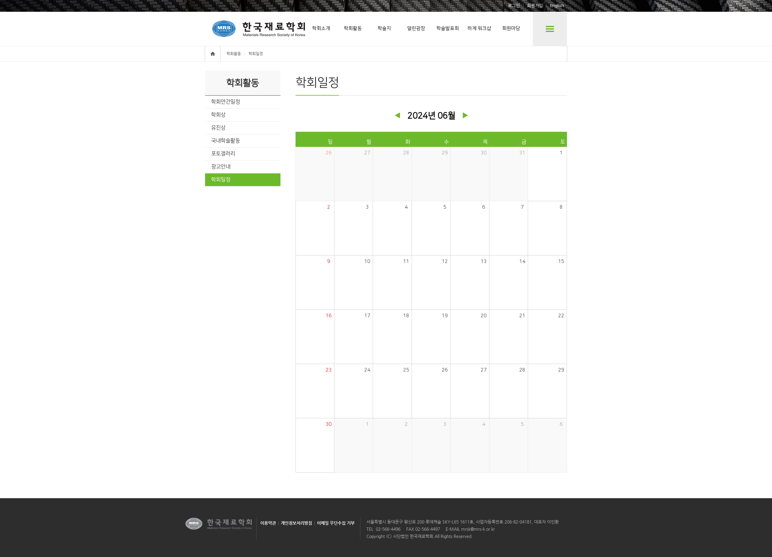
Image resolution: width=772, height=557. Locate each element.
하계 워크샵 (479, 28)
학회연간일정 (225, 102)
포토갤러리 (223, 154)
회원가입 (535, 5)
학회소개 (321, 28)
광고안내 (220, 167)
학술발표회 (447, 28)
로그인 (514, 5)
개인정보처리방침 (296, 523)
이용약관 (268, 523)
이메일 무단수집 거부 (336, 523)
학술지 (384, 28)
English (557, 5)
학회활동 (353, 28)
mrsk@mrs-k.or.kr (477, 529)
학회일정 (220, 180)
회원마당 (511, 28)
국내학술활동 (225, 141)
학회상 (218, 115)
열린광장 (416, 28)
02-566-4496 (388, 529)
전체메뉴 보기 (550, 29)
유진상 (218, 128)
